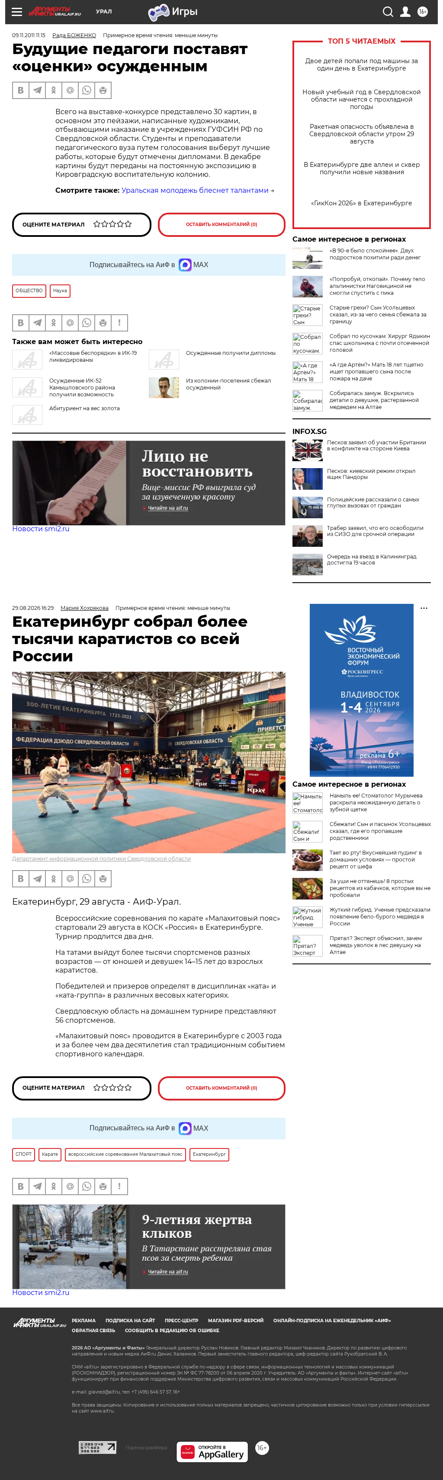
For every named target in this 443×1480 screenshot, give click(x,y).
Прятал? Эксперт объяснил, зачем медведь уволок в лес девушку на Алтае (376, 945)
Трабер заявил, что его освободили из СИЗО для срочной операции (375, 531)
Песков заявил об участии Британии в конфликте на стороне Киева (376, 446)
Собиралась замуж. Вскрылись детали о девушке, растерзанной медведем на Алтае (374, 400)
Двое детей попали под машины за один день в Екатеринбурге (361, 64)
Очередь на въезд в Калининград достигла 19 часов (372, 560)
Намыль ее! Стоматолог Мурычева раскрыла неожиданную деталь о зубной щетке (376, 802)
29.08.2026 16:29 (33, 608)
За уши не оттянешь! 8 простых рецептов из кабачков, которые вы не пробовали (380, 888)
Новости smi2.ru (41, 529)
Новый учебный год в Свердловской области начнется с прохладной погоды (361, 100)
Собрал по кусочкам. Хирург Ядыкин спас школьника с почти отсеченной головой (380, 343)
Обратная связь (93, 1330)
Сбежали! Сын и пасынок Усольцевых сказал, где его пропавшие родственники (380, 831)
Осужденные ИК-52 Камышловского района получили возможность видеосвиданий (63, 391)
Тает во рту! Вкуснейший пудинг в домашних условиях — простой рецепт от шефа (376, 859)
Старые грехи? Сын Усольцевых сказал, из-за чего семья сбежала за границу (378, 314)
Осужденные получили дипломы (231, 353)
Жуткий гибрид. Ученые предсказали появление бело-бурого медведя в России (380, 916)
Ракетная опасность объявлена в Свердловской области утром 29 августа (361, 134)
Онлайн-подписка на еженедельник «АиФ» (332, 1321)
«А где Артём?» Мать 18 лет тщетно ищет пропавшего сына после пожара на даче (377, 371)
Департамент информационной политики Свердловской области (101, 858)
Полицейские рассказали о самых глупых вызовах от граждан (373, 503)
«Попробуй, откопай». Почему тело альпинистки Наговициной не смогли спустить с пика (377, 286)
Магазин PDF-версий (235, 1321)
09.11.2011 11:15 (28, 35)
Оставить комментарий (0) (221, 224)
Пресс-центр (181, 1321)
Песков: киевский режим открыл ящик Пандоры (371, 474)
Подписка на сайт (130, 1321)
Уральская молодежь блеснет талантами (195, 190)
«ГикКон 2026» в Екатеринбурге (361, 203)
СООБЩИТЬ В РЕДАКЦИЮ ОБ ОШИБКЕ (172, 1330)
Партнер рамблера (146, 1447)
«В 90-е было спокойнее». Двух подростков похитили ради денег (375, 254)
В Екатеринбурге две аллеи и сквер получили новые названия (362, 168)
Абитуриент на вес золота (84, 408)
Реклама (84, 1321)
